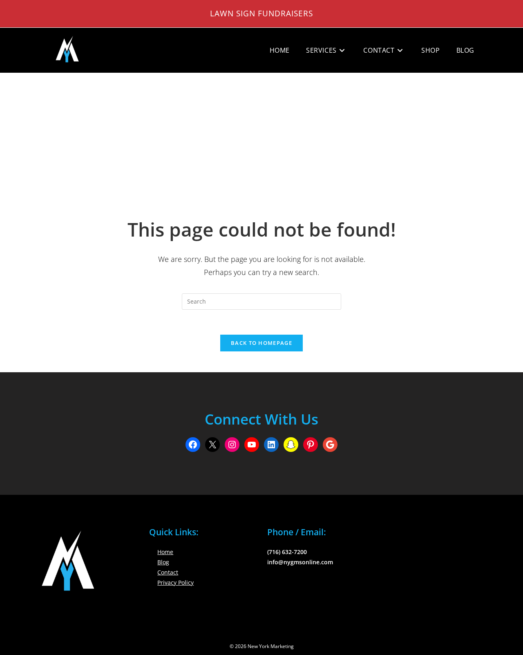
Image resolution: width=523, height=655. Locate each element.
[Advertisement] (261, 134)
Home (165, 552)
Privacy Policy (175, 582)
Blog (163, 562)
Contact (167, 572)
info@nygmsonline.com (300, 562)
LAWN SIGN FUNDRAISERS (261, 13)
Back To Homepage (261, 343)
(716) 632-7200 (287, 552)
